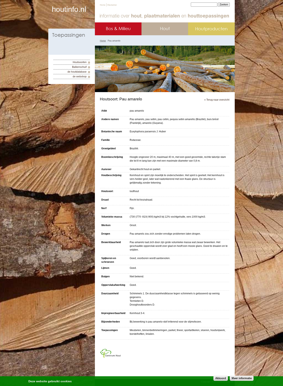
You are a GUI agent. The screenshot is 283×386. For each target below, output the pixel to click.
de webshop (80, 76)
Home (102, 5)
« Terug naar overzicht (216, 99)
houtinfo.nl (69, 9)
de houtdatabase (77, 71)
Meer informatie (242, 378)
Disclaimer (112, 5)
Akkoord (220, 378)
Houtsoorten (80, 62)
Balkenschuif (79, 67)
